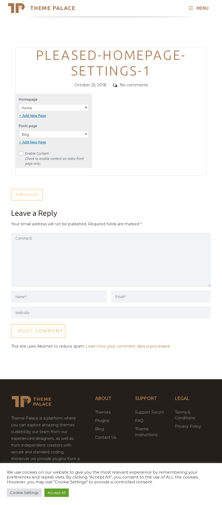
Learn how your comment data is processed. (128, 346)
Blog (99, 429)
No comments (134, 84)
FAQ (139, 420)
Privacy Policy (188, 426)
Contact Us (105, 437)
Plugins (102, 420)
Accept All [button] (57, 492)
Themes (102, 412)
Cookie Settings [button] (24, 492)
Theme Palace (53, 8)
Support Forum (149, 412)
